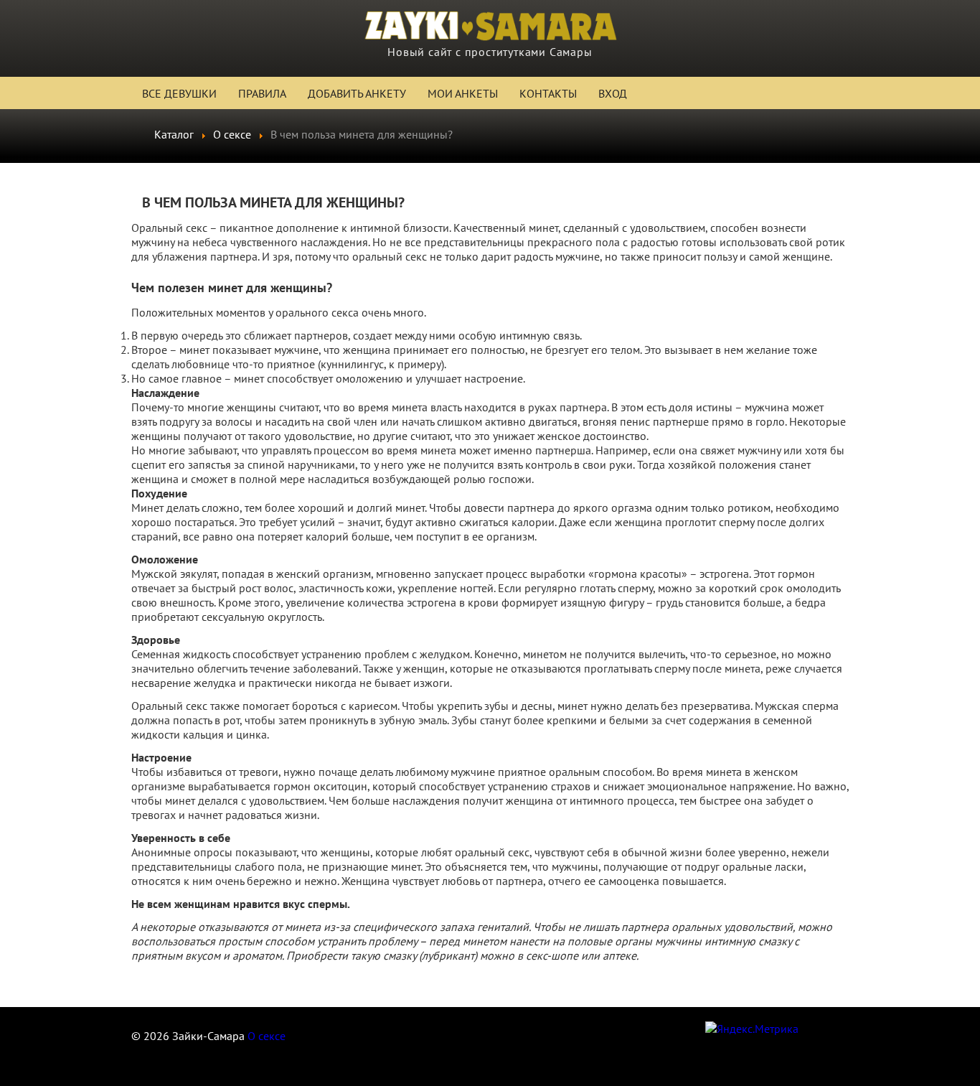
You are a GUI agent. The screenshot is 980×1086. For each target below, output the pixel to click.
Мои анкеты (463, 93)
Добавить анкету (357, 93)
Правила (262, 93)
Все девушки (179, 93)
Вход (612, 93)
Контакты (548, 93)
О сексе (267, 1036)
